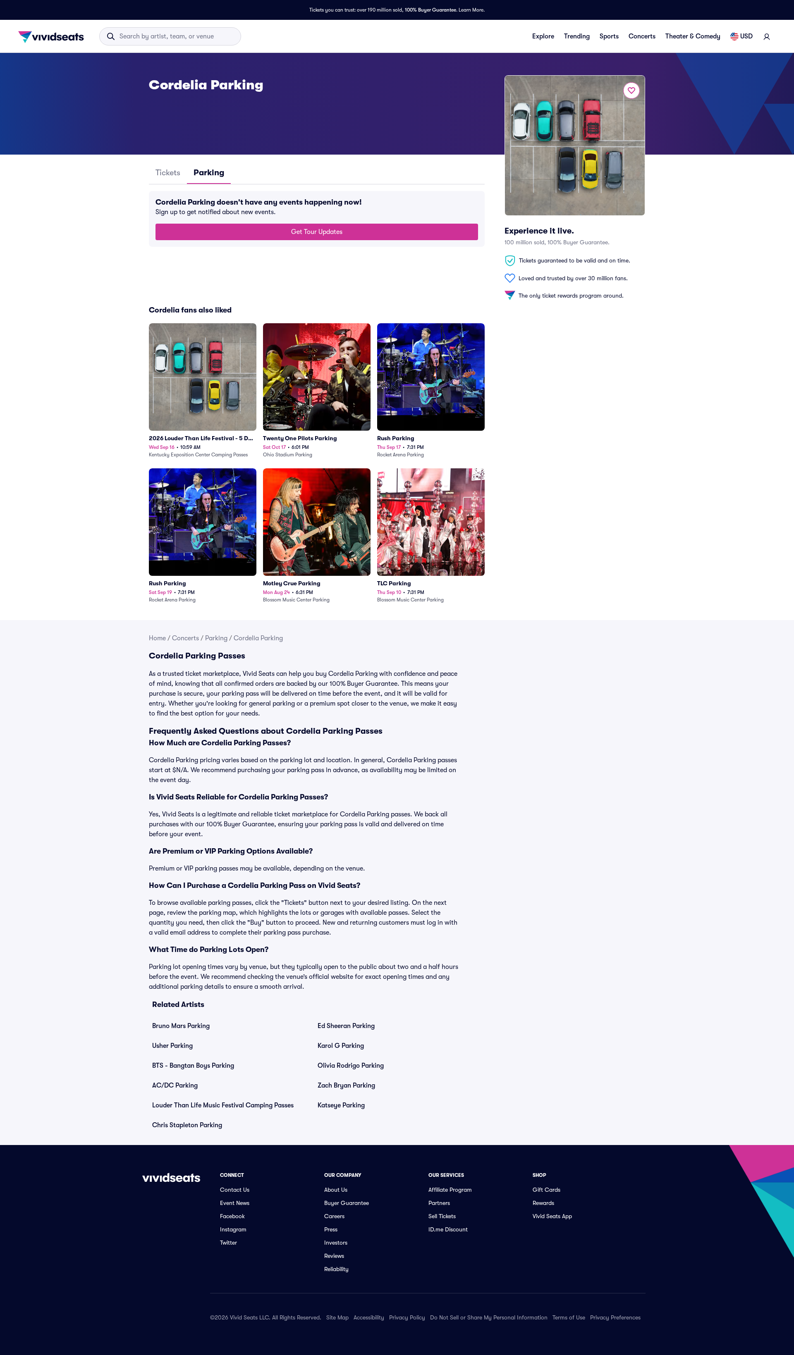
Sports (609, 36)
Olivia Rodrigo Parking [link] (351, 1065)
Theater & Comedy (692, 36)
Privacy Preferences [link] (615, 1317)
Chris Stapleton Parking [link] (187, 1125)
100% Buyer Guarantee (430, 10)
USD (746, 36)
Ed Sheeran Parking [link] (346, 1026)
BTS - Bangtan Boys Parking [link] (193, 1065)
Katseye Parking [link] (341, 1105)
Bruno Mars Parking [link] (181, 1026)
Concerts (642, 36)
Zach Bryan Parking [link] (346, 1085)
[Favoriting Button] (631, 90)
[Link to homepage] (53, 36)
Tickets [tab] (167, 172)
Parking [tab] (209, 172)
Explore (543, 36)
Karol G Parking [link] (341, 1046)
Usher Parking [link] (172, 1046)
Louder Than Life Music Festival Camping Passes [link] (223, 1105)
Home (157, 638)
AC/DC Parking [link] (175, 1085)
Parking (216, 638)
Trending (577, 36)
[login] (767, 36)
